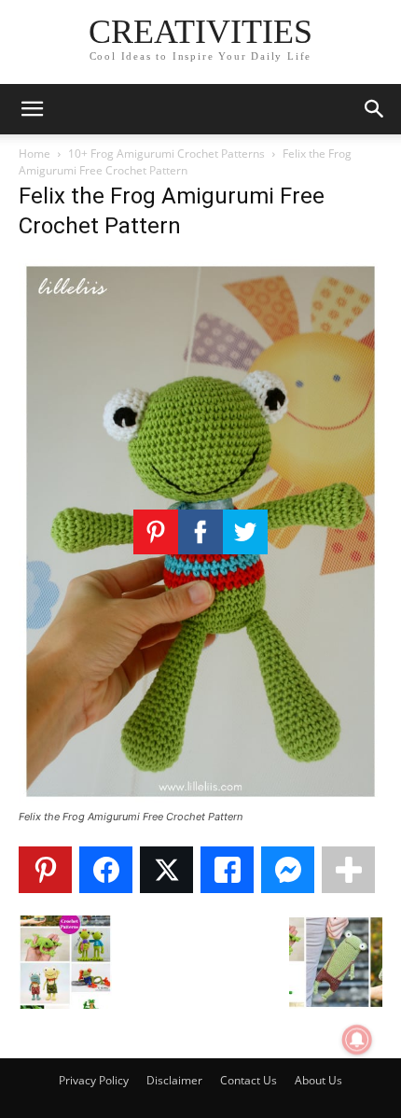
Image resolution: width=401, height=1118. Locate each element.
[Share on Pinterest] (45, 869)
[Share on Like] (227, 869)
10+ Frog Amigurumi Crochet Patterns (166, 153)
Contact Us (248, 1080)
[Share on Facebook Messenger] (287, 869)
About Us (318, 1080)
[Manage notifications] (357, 1040)
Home (34, 153)
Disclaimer (174, 1080)
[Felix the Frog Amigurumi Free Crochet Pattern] (200, 799)
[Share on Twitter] (166, 869)
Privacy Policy (94, 1080)
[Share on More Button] (348, 869)
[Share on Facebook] (105, 869)
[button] (32, 109)
